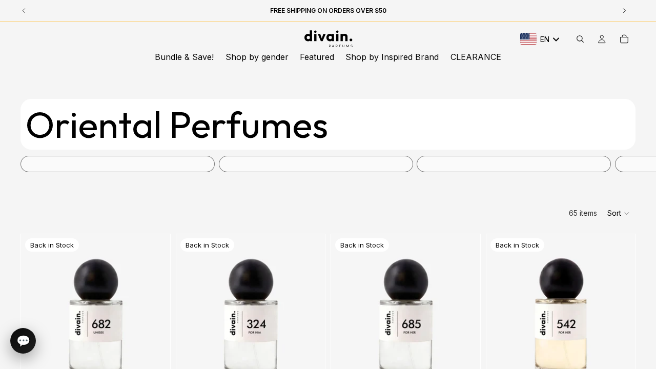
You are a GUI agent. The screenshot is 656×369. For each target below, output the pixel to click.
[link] (117, 164)
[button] (618, 213)
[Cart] (624, 39)
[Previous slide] (36, 327)
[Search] (580, 39)
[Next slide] (624, 164)
